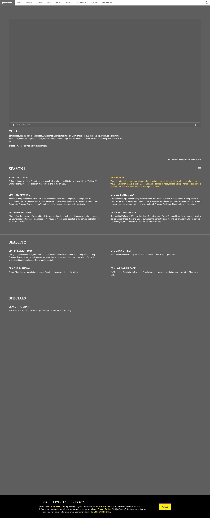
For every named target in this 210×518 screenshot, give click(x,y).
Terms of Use (104, 506)
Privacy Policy (104, 509)
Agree (165, 506)
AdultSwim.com (57, 506)
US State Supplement (100, 511)
